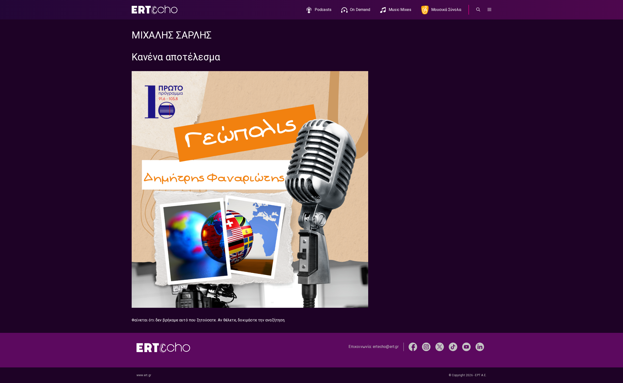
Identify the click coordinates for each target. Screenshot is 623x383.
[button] (489, 9)
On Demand (360, 9)
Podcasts (323, 9)
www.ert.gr (144, 375)
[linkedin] (480, 346)
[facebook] (413, 346)
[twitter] (439, 346)
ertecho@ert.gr (386, 346)
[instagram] (426, 346)
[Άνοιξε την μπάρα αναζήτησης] (478, 9)
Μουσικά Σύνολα (446, 9)
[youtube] (466, 346)
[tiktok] (453, 346)
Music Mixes (400, 9)
